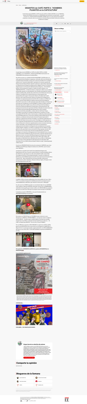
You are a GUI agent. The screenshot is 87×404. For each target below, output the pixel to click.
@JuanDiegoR (57, 118)
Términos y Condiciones (34, 397)
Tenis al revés (56, 117)
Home (17, 5)
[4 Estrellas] (20, 365)
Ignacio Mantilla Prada (23, 377)
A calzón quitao (57, 120)
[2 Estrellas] (17, 365)
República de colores (60, 101)
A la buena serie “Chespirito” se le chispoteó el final (61, 79)
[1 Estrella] (16, 365)
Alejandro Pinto (59, 94)
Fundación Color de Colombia (61, 102)
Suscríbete (82, 1)
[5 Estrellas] (21, 365)
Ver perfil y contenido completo (29, 357)
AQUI (22, 250)
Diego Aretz (40, 381)
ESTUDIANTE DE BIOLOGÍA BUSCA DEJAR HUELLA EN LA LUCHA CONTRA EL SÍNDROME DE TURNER (60, 73)
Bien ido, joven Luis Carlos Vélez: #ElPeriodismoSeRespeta (59, 88)
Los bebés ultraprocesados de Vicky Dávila (61, 83)
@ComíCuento (58, 115)
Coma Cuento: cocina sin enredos (59, 114)
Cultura (20, 5)
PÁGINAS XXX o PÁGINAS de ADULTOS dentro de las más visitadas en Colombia (60, 68)
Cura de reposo (59, 97)
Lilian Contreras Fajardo (23, 381)
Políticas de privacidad (40, 397)
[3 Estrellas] (18, 365)
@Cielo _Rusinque (58, 112)
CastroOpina (56, 107)
